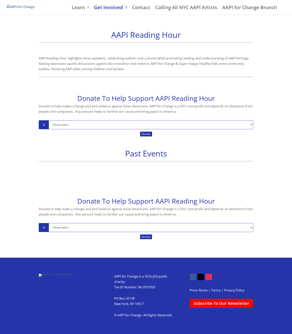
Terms (216, 290)
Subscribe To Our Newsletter (221, 303)
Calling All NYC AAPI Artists (186, 8)
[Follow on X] (201, 277)
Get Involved (108, 8)
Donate (146, 134)
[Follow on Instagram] (209, 277)
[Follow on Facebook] (193, 277)
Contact (141, 8)
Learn (78, 8)
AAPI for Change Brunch (249, 8)
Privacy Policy (234, 290)
